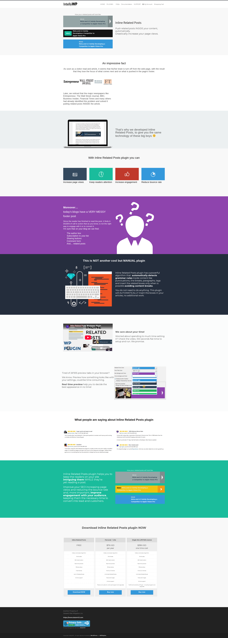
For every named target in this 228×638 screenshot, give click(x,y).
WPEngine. (103, 635)
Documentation (126, 4)
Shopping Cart (159, 4)
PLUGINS (110, 4)
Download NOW (79, 592)
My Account (148, 4)
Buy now (110, 592)
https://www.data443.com (73, 617)
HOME (102, 4)
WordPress (94, 635)
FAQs (117, 4)
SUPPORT (137, 4)
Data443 (82, 627)
